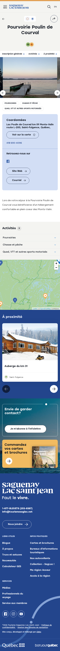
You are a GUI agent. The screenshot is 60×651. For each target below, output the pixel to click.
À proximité (49, 54)
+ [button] (56, 263)
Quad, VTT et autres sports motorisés (23, 108)
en (55, 7)
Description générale (12, 54)
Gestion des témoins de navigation (32, 627)
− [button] (56, 267)
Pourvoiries (10, 103)
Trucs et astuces (12, 555)
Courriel (16, 180)
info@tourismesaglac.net (17, 512)
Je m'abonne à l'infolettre (25, 429)
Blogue (6, 543)
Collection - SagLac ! (42, 564)
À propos (7, 549)
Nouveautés (9, 561)
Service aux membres (14, 603)
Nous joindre (15, 524)
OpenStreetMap (45, 308)
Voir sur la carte (21, 135)
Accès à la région (40, 576)
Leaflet (35, 308)
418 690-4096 (14, 143)
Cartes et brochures (42, 543)
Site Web (17, 171)
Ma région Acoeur (40, 570)
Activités (32, 54)
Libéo (38, 632)
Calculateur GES (11, 566)
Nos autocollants (40, 558)
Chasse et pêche (30, 103)
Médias (6, 588)
